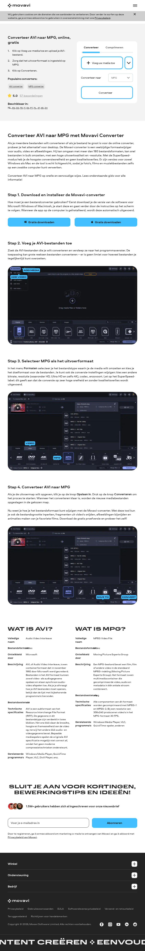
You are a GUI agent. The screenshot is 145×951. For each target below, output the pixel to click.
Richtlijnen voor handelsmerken (49, 916)
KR (42, 108)
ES (28, 108)
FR (21, 108)
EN (13, 108)
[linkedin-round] (127, 925)
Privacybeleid (102, 17)
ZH (46, 108)
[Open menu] (135, 6)
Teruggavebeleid (17, 916)
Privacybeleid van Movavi (22, 837)
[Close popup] (134, 16)
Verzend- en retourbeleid (119, 908)
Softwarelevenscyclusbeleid (84, 908)
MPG (114, 77)
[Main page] (19, 5)
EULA (60, 908)
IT (24, 108)
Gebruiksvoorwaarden (40, 908)
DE (17, 108)
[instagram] (110, 925)
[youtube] (118, 925)
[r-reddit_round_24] (135, 925)
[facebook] (102, 925)
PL (35, 108)
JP (38, 108)
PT (31, 108)
